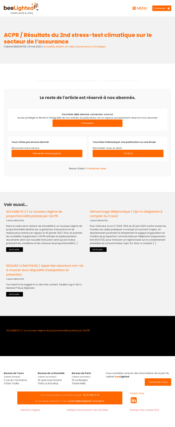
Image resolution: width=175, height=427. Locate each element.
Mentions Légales (30, 410)
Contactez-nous (96, 168)
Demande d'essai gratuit (47, 153)
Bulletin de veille (65, 46)
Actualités (49, 46)
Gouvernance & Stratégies (90, 46)
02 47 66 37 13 (91, 395)
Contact (128, 153)
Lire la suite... (14, 249)
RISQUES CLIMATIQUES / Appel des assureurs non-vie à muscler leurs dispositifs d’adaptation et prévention (44, 270)
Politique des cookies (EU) (144, 410)
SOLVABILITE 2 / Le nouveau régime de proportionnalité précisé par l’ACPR (34, 213)
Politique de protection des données (87, 410)
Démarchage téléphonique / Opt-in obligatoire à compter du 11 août (126, 213)
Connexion (87, 123)
